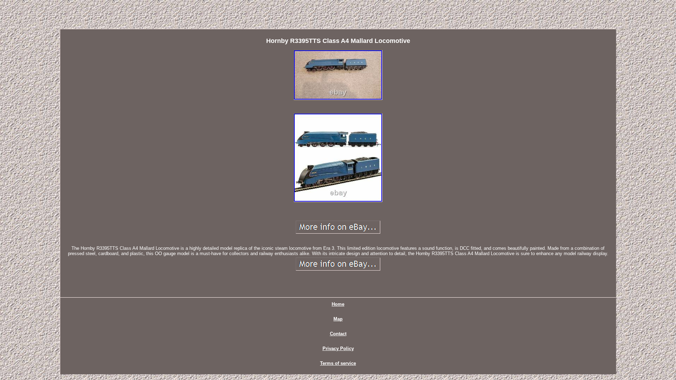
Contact (338, 333)
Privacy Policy (338, 348)
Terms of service (338, 363)
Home (338, 304)
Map (338, 319)
